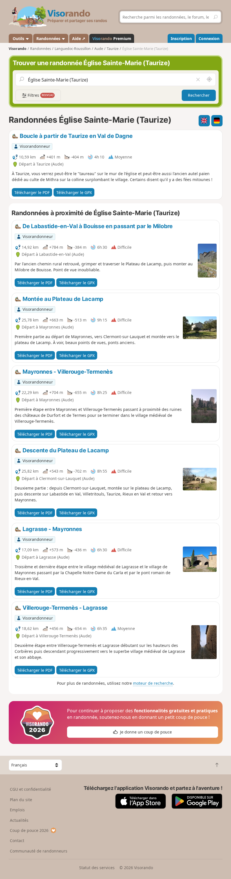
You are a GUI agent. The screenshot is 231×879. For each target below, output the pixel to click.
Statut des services (97, 867)
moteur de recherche (153, 683)
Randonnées (48, 38)
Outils (18, 38)
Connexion (209, 38)
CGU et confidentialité (30, 789)
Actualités (19, 820)
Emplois (17, 809)
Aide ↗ (78, 38)
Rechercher (199, 95)
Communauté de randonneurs (38, 851)
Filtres (40, 95)
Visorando (17, 48)
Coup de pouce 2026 (29, 830)
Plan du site (21, 799)
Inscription (181, 38)
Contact (17, 840)
